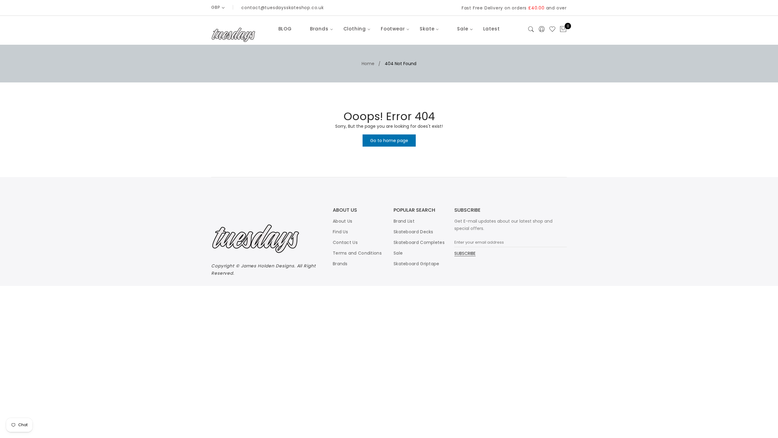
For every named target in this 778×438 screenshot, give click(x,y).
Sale (398, 253)
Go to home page (389, 140)
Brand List (404, 221)
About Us (342, 221)
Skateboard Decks (413, 232)
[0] (563, 29)
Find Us (340, 232)
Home (368, 64)
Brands (340, 264)
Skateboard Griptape (416, 264)
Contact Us (345, 242)
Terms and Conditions (357, 253)
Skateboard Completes (419, 242)
